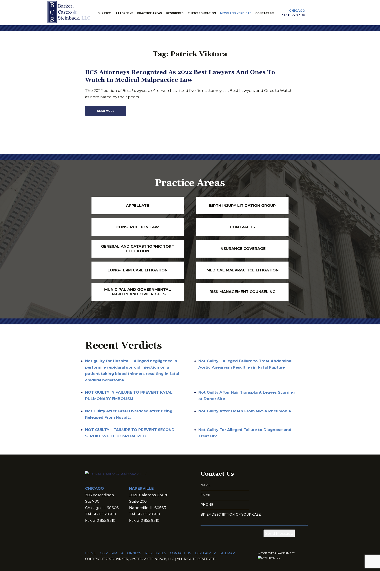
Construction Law (137, 227)
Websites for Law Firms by (276, 553)
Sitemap (227, 553)
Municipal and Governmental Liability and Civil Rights (137, 291)
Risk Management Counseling (243, 291)
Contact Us (264, 13)
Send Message (279, 533)
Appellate (137, 205)
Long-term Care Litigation (138, 270)
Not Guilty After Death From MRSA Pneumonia (244, 411)
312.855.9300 (293, 15)
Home (90, 553)
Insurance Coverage (242, 248)
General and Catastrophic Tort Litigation (137, 248)
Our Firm (104, 13)
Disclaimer (205, 553)
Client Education (202, 13)
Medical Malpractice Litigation (242, 270)
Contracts (242, 227)
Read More (105, 111)
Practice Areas (149, 13)
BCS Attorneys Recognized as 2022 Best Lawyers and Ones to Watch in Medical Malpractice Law (180, 76)
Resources (174, 13)
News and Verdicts (235, 13)
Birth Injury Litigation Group (242, 205)
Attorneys (124, 13)
